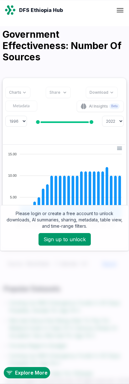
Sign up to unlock (65, 239)
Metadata (21, 106)
